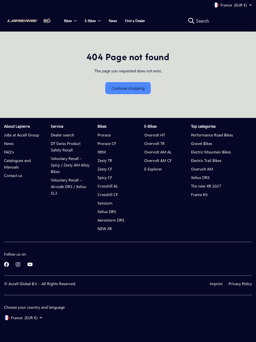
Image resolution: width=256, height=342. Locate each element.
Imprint (216, 283)
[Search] (191, 21)
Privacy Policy (240, 283)
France (233, 5)
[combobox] (219, 21)
